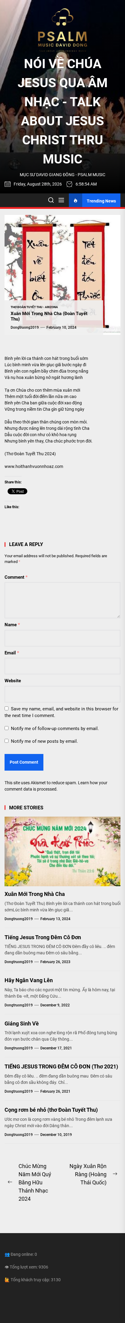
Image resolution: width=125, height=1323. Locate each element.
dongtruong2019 (25, 327)
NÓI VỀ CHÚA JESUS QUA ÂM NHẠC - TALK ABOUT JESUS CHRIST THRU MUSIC (63, 111)
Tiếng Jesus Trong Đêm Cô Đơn (43, 937)
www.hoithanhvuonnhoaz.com (34, 466)
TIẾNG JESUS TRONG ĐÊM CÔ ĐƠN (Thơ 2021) (61, 1066)
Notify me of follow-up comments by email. (55, 728)
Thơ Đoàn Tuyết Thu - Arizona (34, 307)
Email (12, 653)
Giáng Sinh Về (22, 1023)
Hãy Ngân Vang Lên (29, 980)
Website (13, 680)
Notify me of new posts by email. (44, 741)
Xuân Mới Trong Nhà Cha (35, 894)
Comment (16, 577)
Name (12, 624)
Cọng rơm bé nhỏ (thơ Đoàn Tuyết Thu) (51, 1110)
